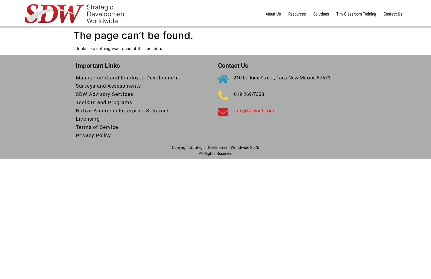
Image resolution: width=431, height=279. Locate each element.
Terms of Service (97, 127)
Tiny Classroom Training (356, 14)
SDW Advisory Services (104, 94)
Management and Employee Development (127, 78)
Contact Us (393, 14)
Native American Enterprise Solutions (123, 111)
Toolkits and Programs (104, 102)
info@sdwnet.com (254, 111)
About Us (273, 14)
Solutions (321, 14)
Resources (297, 14)
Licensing (88, 119)
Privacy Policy (93, 135)
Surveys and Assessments (108, 86)
